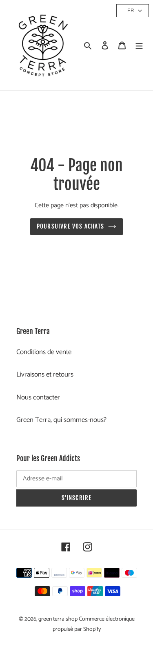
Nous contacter (38, 397)
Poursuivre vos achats (70, 226)
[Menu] (139, 45)
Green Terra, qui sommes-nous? (61, 420)
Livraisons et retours (44, 374)
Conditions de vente (43, 352)
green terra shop (58, 619)
